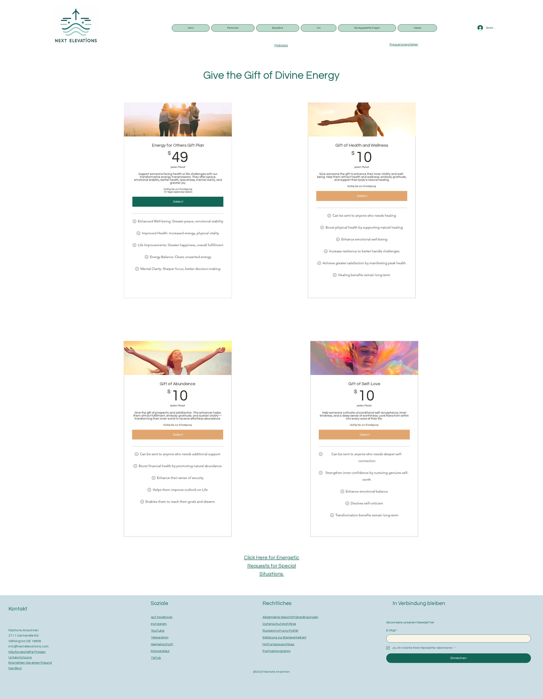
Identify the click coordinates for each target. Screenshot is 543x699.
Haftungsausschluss (278, 644)
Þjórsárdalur (160, 651)
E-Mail (391, 630)
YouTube (157, 630)
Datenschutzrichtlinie (279, 624)
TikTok (156, 658)
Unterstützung (20, 657)
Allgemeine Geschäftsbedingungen (290, 617)
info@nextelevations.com (28, 646)
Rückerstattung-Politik (280, 630)
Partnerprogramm (277, 651)
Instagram (159, 624)
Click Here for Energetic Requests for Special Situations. (271, 566)
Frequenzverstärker (404, 44)
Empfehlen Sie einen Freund (30, 662)
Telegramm (159, 637)
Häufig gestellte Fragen (27, 652)
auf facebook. (162, 617)
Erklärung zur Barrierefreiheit (284, 637)
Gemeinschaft (162, 644)
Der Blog (15, 668)
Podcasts (281, 45)
